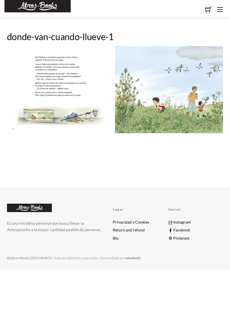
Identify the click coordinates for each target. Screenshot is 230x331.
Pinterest (181, 238)
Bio (116, 238)
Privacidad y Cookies (131, 222)
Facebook (181, 230)
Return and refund (129, 230)
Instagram (182, 222)
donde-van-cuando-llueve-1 (60, 36)
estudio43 (133, 258)
